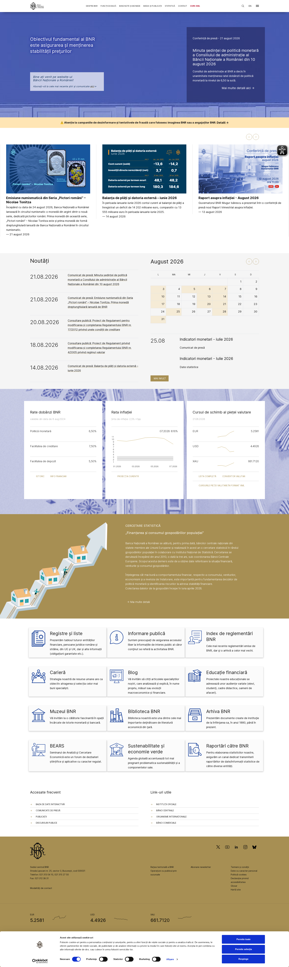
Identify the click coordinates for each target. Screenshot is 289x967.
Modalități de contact (41, 888)
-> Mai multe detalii (138, 601)
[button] (257, 6)
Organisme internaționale (171, 816)
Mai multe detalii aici (236, 88)
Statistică (170, 6)
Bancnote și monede (129, 6)
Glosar (234, 886)
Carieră (57, 672)
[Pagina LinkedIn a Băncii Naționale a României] (236, 851)
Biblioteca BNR (144, 711)
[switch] (103, 959)
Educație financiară (226, 672)
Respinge (243, 959)
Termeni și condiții (240, 867)
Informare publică (146, 633)
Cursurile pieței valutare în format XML (221, 485)
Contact (182, 6)
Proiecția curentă (128, 476)
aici (92, 86)
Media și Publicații (152, 6)
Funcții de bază (108, 6)
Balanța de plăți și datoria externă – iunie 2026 (139, 198)
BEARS (57, 746)
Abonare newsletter (201, 867)
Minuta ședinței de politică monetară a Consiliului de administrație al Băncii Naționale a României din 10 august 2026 (226, 57)
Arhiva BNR (218, 711)
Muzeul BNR (63, 711)
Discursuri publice (46, 823)
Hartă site (236, 889)
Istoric (40, 476)
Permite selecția (243, 949)
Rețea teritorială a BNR (162, 867)
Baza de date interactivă (50, 804)
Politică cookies (239, 874)
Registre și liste (66, 633)
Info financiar (58, 476)
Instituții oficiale (166, 804)
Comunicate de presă (48, 810)
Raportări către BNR (227, 746)
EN (250, 6)
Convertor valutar (233, 476)
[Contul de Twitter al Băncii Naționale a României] (219, 851)
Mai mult (160, 378)
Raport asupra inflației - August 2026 (229, 198)
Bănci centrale (165, 810)
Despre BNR (92, 6)
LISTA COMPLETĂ (207, 476)
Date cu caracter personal (244, 871)
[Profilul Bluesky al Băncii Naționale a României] (254, 851)
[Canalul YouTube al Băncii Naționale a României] (227, 851)
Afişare (170, 959)
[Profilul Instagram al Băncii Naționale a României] (245, 851)
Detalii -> (223, 122)
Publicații (41, 816)
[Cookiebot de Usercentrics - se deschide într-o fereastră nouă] (40, 961)
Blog (133, 672)
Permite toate (243, 939)
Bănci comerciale (166, 823)
